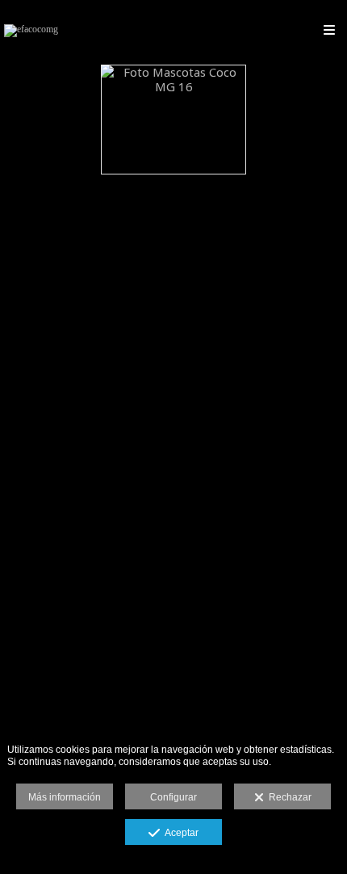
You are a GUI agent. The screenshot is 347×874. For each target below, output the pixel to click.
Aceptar (179, 832)
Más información (64, 797)
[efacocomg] (31, 30)
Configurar (173, 797)
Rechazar (287, 797)
